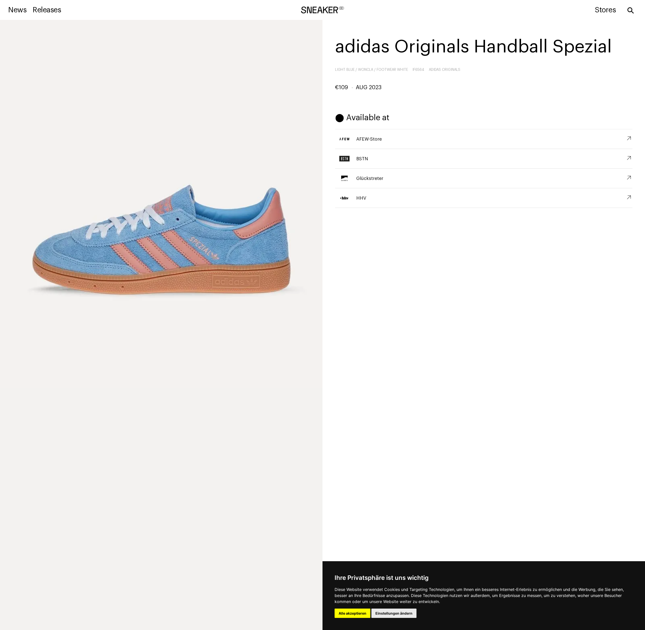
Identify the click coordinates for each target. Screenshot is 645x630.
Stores (605, 10)
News (17, 10)
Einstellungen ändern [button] (393, 613)
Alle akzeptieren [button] (352, 613)
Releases (47, 10)
